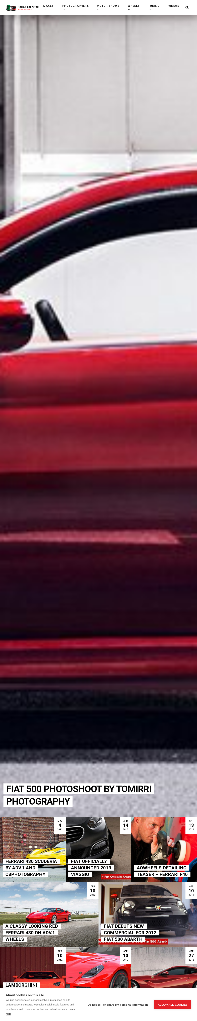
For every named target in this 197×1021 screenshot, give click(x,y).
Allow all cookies (172, 1004)
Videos (173, 5)
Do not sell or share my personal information (118, 1004)
